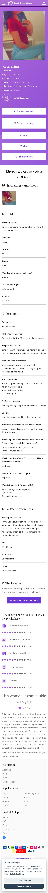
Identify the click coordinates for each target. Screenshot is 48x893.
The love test (26, 156)
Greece (5, 801)
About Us (6, 769)
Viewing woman (25, 111)
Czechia (27, 805)
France (27, 797)
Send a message (25, 123)
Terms (5, 825)
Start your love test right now (25, 600)
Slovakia (6, 805)
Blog (4, 773)
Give (25, 146)
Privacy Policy (8, 829)
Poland (27, 801)
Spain (5, 797)
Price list (6, 777)
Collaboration (8, 781)
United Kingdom (31, 793)
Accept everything (24, 886)
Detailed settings (17, 874)
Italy (4, 793)
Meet (25, 135)
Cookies (6, 833)
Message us (7, 817)
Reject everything (24, 880)
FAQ (4, 821)
